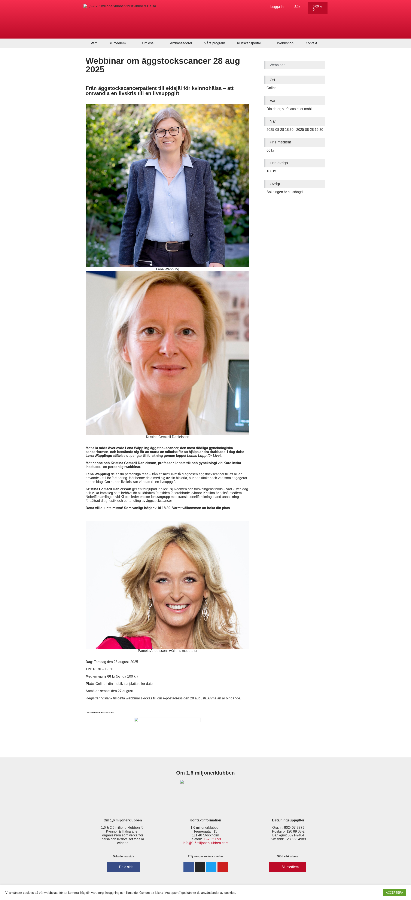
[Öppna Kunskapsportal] (263, 43)
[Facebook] (188, 867)
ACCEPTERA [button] (394, 892)
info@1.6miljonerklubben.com (205, 843)
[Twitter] (211, 867)
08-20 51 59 (212, 839)
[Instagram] (200, 867)
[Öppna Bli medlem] (128, 43)
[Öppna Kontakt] (320, 43)
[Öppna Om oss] (156, 43)
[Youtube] (222, 867)
